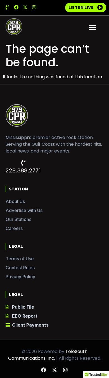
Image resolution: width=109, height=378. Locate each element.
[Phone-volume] (7, 7)
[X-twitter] (25, 7)
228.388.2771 (23, 170)
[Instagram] (34, 7)
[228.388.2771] (23, 163)
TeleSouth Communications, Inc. (48, 354)
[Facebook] (16, 7)
